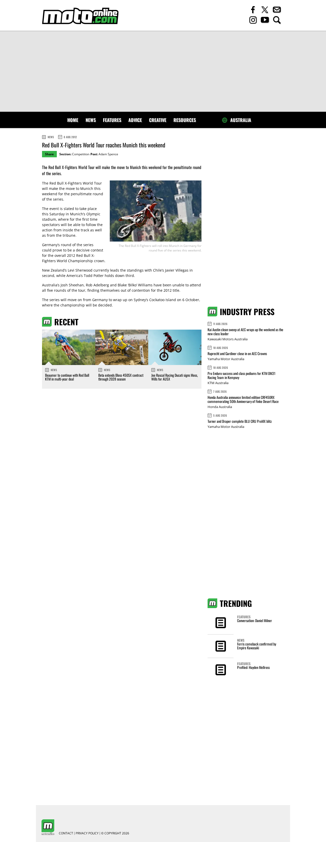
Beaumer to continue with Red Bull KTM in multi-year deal (67, 377)
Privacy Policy (87, 833)
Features (112, 120)
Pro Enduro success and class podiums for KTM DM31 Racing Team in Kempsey (241, 375)
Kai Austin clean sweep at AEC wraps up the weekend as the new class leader (245, 331)
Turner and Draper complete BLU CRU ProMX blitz (240, 421)
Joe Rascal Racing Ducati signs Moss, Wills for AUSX (174, 377)
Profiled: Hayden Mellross (253, 667)
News (91, 120)
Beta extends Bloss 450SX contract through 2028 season (120, 377)
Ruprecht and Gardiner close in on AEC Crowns (237, 353)
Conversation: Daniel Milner (254, 620)
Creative (157, 120)
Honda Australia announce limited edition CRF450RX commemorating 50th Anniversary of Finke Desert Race (243, 399)
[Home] (80, 16)
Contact (66, 833)
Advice (135, 120)
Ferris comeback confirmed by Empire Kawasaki (256, 645)
